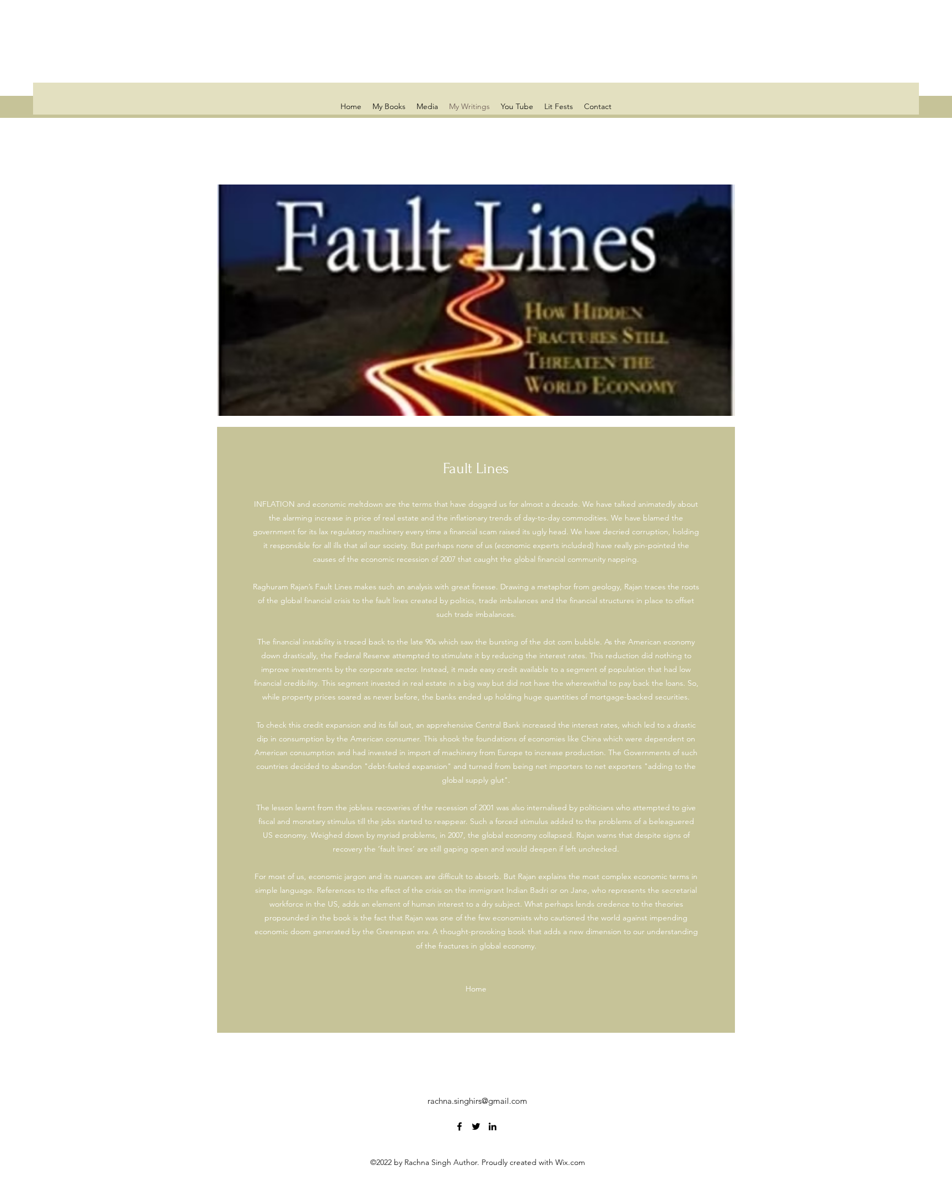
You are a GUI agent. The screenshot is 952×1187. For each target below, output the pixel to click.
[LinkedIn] (492, 1126)
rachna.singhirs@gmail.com (477, 1101)
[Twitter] (476, 1126)
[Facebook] (459, 1126)
